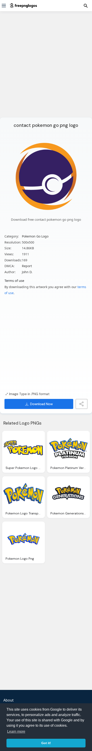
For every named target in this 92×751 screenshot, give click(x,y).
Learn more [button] (16, 731)
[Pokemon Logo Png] (23, 539)
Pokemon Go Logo (35, 236)
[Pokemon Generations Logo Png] (68, 493)
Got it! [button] (46, 743)
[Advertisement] (46, 67)
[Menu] (3, 5)
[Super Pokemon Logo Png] (23, 448)
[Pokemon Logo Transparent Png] (23, 493)
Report (27, 266)
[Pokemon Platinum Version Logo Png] (68, 448)
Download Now (41, 404)
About (8, 700)
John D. (27, 272)
